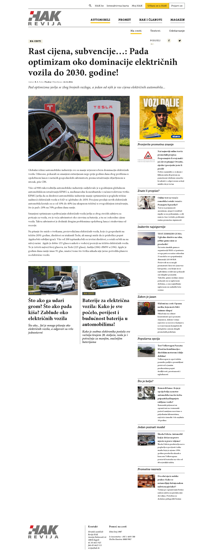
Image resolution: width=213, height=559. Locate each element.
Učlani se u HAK (157, 5)
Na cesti (35, 41)
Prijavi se (176, 5)
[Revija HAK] (45, 18)
